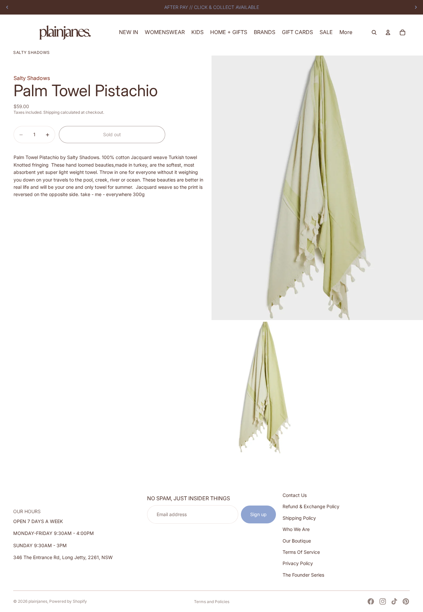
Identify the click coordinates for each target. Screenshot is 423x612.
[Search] (374, 32)
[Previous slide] (7, 7)
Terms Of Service (301, 552)
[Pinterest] (406, 601)
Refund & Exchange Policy (311, 506)
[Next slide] (415, 7)
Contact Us (295, 495)
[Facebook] (371, 601)
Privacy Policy (298, 563)
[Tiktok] (394, 601)
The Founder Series (303, 575)
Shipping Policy (299, 518)
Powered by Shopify (68, 601)
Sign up (258, 514)
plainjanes (37, 601)
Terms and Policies (211, 601)
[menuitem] (346, 32)
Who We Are (296, 529)
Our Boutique (297, 540)
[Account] (388, 32)
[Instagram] (383, 601)
